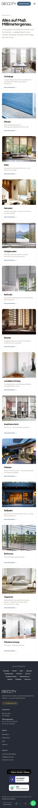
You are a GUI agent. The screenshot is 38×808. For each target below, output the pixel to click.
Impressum (5, 734)
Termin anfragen (24, 3)
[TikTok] (30, 803)
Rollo (21, 671)
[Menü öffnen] (34, 3)
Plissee (14, 671)
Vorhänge (6, 671)
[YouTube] (25, 803)
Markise (9, 679)
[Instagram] (16, 803)
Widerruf (5, 744)
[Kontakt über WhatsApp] (33, 803)
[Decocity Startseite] (9, 3)
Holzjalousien (9, 673)
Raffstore (28, 679)
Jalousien (29, 671)
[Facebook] (21, 803)
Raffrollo (19, 673)
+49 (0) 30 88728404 (9, 754)
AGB (3, 741)
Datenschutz (6, 738)
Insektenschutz (24, 676)
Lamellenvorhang (10, 676)
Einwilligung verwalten (8, 799)
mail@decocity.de (8, 757)
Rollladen (18, 679)
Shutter (27, 673)
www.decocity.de (7, 760)
